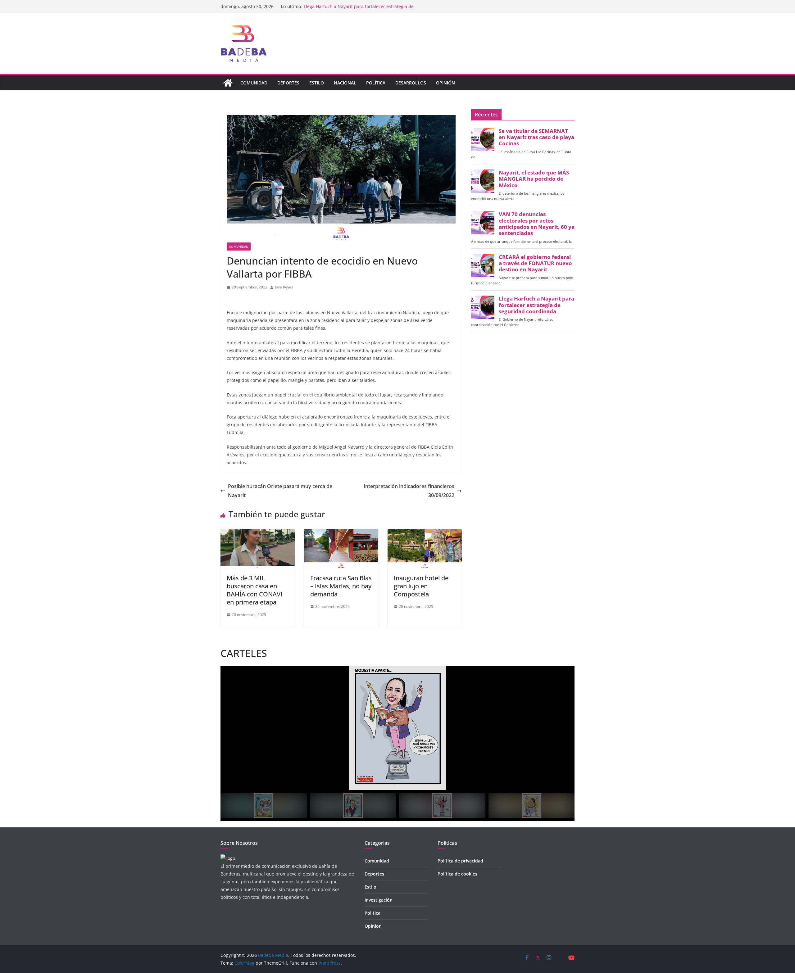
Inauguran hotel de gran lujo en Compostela (421, 586)
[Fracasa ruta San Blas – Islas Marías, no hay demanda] (341, 533)
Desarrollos (410, 83)
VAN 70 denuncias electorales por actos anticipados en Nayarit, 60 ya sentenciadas (537, 223)
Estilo (316, 83)
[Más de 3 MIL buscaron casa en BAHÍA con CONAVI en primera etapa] (257, 533)
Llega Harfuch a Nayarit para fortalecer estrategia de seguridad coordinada (536, 305)
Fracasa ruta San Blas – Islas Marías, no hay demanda (341, 586)
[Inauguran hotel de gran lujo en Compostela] (425, 533)
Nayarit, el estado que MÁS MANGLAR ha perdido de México (534, 179)
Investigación (379, 900)
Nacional (345, 83)
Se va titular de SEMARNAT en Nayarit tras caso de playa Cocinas (536, 137)
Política (375, 83)
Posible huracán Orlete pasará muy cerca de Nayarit (280, 491)
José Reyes (284, 287)
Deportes (288, 83)
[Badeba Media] (227, 82)
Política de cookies (457, 874)
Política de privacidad (460, 861)
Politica (372, 913)
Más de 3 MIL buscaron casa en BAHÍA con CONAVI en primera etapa (254, 590)
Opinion (373, 926)
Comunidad (253, 83)
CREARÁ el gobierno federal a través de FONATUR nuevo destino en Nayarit (535, 263)
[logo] (227, 858)
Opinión (445, 83)
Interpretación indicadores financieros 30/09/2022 (409, 491)
